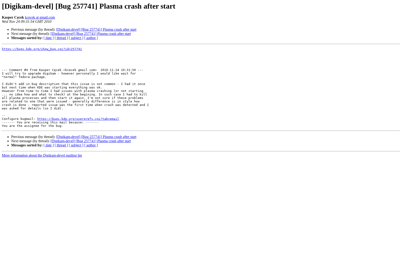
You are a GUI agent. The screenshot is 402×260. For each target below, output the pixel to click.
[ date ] (49, 38)
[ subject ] (76, 38)
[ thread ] (61, 38)
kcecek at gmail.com (40, 17)
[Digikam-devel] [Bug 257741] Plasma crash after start (96, 29)
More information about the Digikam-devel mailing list (42, 155)
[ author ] (91, 38)
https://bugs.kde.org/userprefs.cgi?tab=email (78, 119)
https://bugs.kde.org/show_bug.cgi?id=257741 (42, 49)
